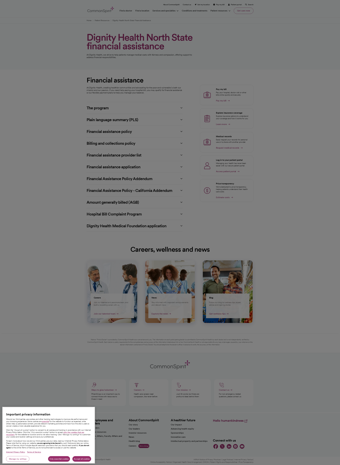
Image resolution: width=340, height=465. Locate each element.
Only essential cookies (59, 459)
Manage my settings (17, 459)
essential (45, 421)
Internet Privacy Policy (15, 452)
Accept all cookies (82, 459)
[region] (48, 435)
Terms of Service (34, 452)
